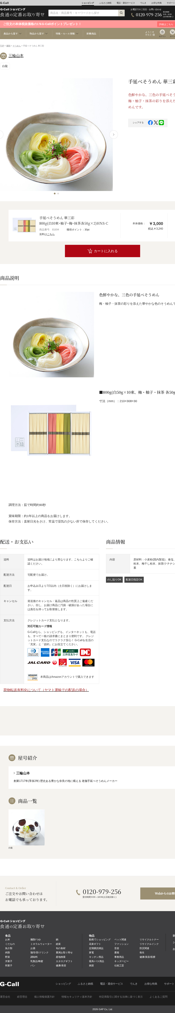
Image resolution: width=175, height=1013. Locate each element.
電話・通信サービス (126, 3)
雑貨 (91, 965)
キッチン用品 (96, 957)
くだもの (10, 944)
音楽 (116, 948)
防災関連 (144, 948)
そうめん (17, 46)
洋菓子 (8, 961)
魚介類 (8, 948)
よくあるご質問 (158, 996)
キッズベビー (121, 961)
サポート (171, 3)
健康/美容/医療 (147, 957)
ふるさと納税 (105, 3)
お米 (7, 939)
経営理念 (22, 996)
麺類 (8, 46)
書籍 (116, 952)
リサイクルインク (149, 944)
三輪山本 (16, 56)
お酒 (32, 948)
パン (32, 965)
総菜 (58, 944)
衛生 (142, 952)
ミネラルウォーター (41, 944)
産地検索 (60, 957)
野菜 (7, 957)
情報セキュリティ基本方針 (77, 996)
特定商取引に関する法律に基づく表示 (121, 996)
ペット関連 (120, 939)
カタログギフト (64, 961)
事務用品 (119, 957)
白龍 (5, 66)
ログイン (162, 36)
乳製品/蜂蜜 (36, 961)
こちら (51, 234)
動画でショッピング (100, 939)
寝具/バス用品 (96, 961)
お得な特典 (156, 3)
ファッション (121, 944)
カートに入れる (106, 251)
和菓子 (8, 965)
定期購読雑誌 (96, 948)
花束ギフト (95, 944)
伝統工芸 (119, 965)
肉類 (7, 952)
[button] (55, 193)
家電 (91, 952)
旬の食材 (60, 948)
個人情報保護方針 (44, 996)
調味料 (34, 957)
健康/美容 (61, 965)
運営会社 (5, 996)
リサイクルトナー (149, 939)
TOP (2, 46)
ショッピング (88, 3)
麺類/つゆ (35, 939)
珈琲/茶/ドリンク (39, 952)
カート (172, 36)
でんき (143, 3)
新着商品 (91, 33)
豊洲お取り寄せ (64, 952)
